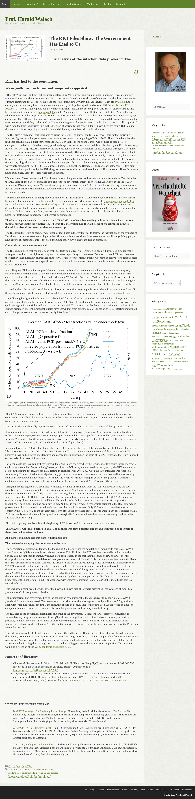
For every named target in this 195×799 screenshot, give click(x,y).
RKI (20, 769)
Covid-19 (179, 317)
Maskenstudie (157, 343)
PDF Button (136, 71)
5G (153, 309)
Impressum (174, 790)
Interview (165, 333)
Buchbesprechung (175, 313)
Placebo (171, 350)
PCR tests (12, 769)
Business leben (113, 790)
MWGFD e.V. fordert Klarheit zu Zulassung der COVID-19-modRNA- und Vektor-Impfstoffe (169, 139)
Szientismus (170, 362)
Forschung (32, 3)
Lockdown (170, 340)
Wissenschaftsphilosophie (162, 368)
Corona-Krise (164, 317)
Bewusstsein (160, 312)
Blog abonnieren (97, 790)
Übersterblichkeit (179, 369)
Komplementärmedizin (161, 336)
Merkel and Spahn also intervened (60, 204)
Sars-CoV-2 (160, 354)
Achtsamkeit (159, 309)
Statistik (156, 361)
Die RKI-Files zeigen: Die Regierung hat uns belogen (33, 773)
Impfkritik (183, 329)
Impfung (156, 332)
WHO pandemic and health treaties (54, 646)
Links (107, 3)
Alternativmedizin (173, 309)
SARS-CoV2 (29, 769)
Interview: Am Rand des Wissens (167, 152)
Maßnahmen (169, 343)
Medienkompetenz (160, 347)
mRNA (154, 350)
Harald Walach (182, 325)
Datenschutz (187, 790)
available (120, 101)
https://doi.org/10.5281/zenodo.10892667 (35, 670)
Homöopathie (159, 329)
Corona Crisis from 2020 (20, 766)
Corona (155, 317)
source (40, 403)
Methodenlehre (51, 3)
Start (85, 790)
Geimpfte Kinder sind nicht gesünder (169, 132)
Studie (162, 362)
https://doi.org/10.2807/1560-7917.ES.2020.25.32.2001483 (94, 680)
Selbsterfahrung (157, 358)
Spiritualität (179, 358)
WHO (154, 365)
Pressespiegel (179, 350)
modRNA (183, 347)
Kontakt (120, 3)
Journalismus (174, 333)
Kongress (174, 336)
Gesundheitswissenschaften (163, 325)
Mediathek (93, 3)
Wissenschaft (165, 365)
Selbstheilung (168, 358)
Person (16, 3)
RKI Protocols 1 (111, 105)
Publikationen (73, 3)
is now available (46, 112)
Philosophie (162, 350)
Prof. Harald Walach (28, 19)
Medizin (174, 346)
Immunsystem (171, 329)
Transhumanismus (181, 362)
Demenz (154, 322)
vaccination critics (44, 769)
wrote (110, 181)
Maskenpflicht (178, 340)
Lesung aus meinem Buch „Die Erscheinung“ (29, 776)
